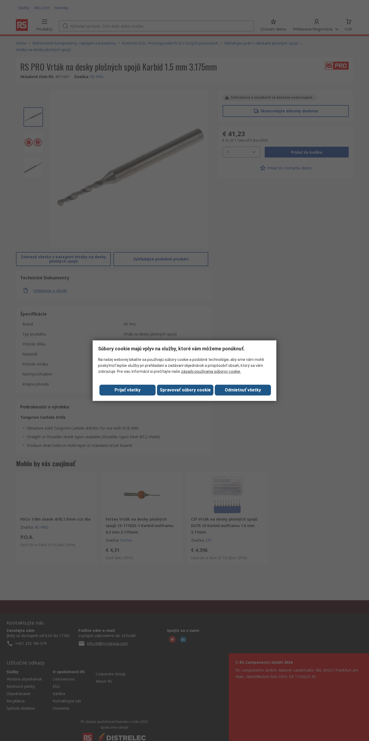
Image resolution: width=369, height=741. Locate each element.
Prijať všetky (127, 390)
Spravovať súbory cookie (185, 390)
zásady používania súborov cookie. (211, 371)
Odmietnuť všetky (243, 390)
